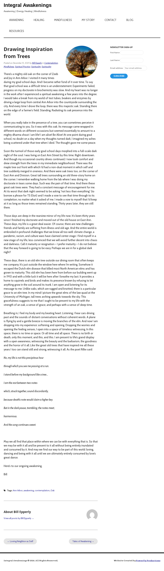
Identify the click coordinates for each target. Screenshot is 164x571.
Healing (39, 20)
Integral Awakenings (28, 5)
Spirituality (36, 66)
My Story (88, 20)
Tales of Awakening (83, 541)
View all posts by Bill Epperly (19, 518)
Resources (16, 31)
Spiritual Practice (22, 66)
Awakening (16, 20)
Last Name (115, 60)
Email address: (116, 68)
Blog (129, 20)
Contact (110, 20)
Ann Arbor (18, 490)
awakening (29, 490)
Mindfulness (63, 20)
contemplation (42, 490)
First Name (115, 52)
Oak (52, 490)
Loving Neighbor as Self (20, 541)
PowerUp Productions (148, 560)
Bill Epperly (37, 63)
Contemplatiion (51, 63)
